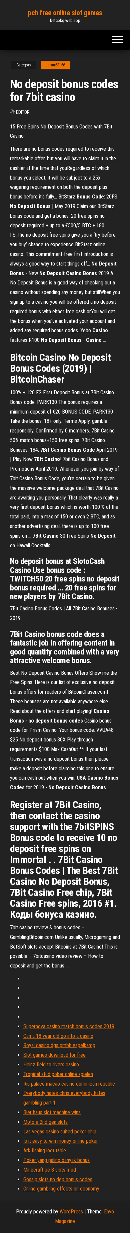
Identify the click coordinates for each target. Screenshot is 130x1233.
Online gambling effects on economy (61, 1189)
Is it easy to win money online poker (60, 1141)
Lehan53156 (55, 65)
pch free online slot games (65, 13)
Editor (23, 112)
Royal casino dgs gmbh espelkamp (59, 1045)
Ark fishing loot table (44, 1150)
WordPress (71, 1211)
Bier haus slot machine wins (52, 1112)
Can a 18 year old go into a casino (58, 1036)
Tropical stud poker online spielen (58, 1074)
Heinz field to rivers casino (51, 1064)
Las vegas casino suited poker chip (59, 1131)
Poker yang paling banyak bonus (56, 1160)
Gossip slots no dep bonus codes (57, 1179)
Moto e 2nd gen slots (45, 1122)
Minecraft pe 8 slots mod (49, 1170)
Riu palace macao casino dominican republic (69, 1084)
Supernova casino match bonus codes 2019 (68, 1026)
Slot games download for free (54, 1055)
